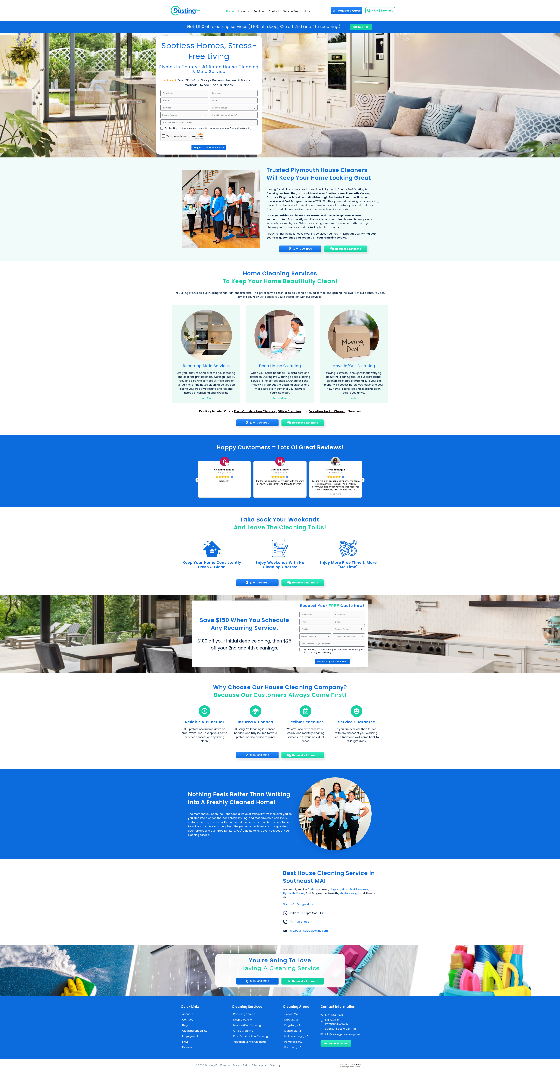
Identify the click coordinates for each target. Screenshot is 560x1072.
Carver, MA (291, 1014)
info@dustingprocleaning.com (308, 930)
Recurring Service (244, 1014)
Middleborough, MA (296, 1036)
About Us (244, 11)
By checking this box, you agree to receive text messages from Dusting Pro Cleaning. (208, 128)
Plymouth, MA (292, 1047)
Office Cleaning (289, 411)
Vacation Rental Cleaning (328, 411)
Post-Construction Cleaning (255, 411)
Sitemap (257, 1065)
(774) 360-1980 (299, 922)
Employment (190, 1036)
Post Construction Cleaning (250, 1036)
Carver (300, 893)
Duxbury (313, 889)
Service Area (291, 11)
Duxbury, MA (291, 1019)
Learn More (206, 398)
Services (259, 11)
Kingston (335, 889)
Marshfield (348, 889)
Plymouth (289, 893)
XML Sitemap (273, 1065)
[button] (362, 480)
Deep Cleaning (242, 1019)
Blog (185, 1025)
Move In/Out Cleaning (247, 1025)
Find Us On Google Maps (298, 904)
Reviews (187, 1047)
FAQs (185, 1042)
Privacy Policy (241, 1065)
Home (230, 11)
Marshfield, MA (293, 1030)
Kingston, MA (292, 1025)
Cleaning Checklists (194, 1030)
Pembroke (362, 889)
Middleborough (349, 893)
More (306, 11)
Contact (273, 11)
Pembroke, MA (293, 1042)
